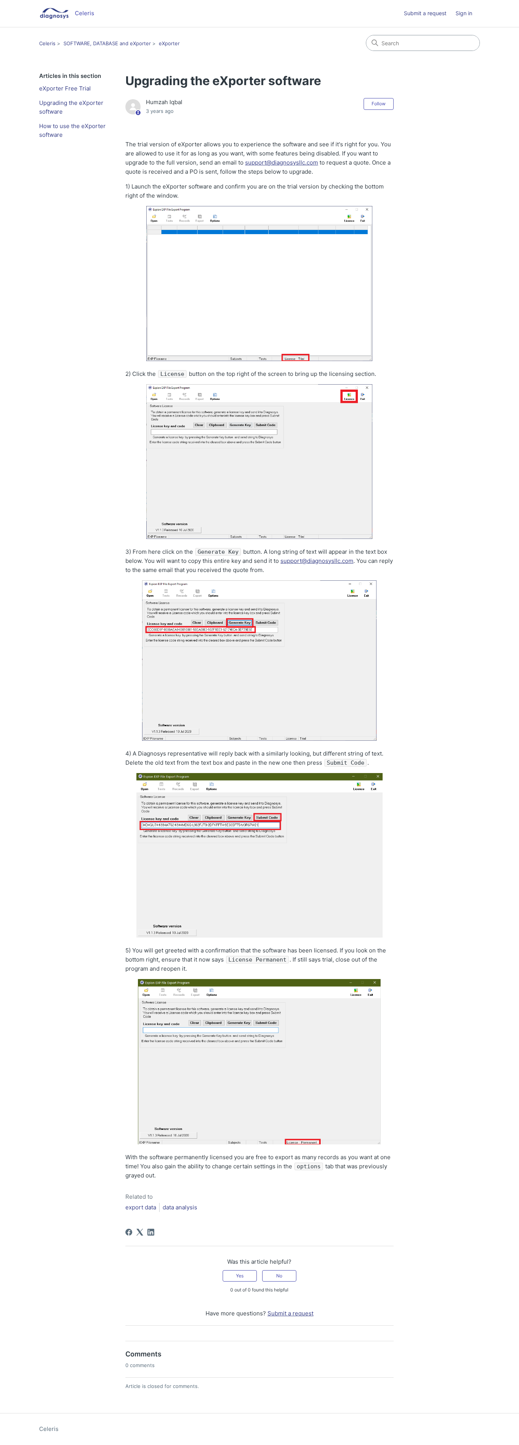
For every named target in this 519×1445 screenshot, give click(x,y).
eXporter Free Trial (65, 88)
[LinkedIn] (150, 1232)
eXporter (169, 43)
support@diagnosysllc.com (281, 162)
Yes (240, 1276)
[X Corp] (139, 1232)
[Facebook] (128, 1232)
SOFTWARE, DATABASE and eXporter (107, 43)
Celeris (47, 43)
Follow (379, 103)
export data (140, 1207)
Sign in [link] (464, 13)
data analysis (180, 1207)
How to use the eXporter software (72, 130)
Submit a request (425, 13)
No (279, 1276)
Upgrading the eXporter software (71, 107)
